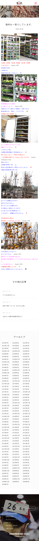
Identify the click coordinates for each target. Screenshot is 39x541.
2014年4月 (5, 422)
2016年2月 (26, 400)
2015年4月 (5, 411)
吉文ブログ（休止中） (12, 525)
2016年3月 (15, 400)
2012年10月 (5, 438)
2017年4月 (5, 389)
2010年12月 (16, 457)
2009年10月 (5, 470)
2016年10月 (5, 394)
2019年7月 (5, 364)
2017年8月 (26, 383)
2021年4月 (5, 348)
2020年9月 (26, 351)
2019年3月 (15, 367)
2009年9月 (15, 470)
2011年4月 (5, 454)
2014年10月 (5, 416)
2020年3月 (15, 356)
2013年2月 (26, 432)
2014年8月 (26, 416)
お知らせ (8, 522)
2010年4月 (5, 465)
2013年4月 (5, 432)
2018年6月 (15, 375)
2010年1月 (5, 468)
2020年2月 (26, 356)
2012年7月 (5, 441)
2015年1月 (5, 413)
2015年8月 (26, 405)
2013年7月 (5, 430)
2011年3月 (15, 454)
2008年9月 (15, 481)
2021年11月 (5, 345)
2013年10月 (5, 427)
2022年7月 (5, 343)
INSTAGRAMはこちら (27, 508)
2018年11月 (26, 370)
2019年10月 (5, 362)
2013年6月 (15, 430)
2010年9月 (15, 460)
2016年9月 (15, 394)
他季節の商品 (9, 516)
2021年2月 (26, 348)
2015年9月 (15, 405)
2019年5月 (26, 364)
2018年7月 (5, 375)
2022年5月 (26, 343)
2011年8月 (26, 449)
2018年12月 (16, 370)
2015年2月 (26, 411)
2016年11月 (26, 392)
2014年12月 (16, 413)
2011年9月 (15, 449)
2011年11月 (26, 446)
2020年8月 (5, 354)
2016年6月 (15, 397)
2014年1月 (5, 424)
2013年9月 (15, 427)
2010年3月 (15, 465)
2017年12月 (16, 381)
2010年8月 (26, 460)
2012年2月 (26, 443)
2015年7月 (5, 408)
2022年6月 (15, 343)
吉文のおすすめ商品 (11, 513)
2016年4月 (5, 400)
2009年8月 (26, 470)
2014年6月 (15, 419)
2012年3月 (15, 443)
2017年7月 (5, 386)
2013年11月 (26, 424)
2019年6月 (15, 364)
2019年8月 (26, 362)
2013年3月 (15, 432)
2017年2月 (26, 389)
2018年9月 (15, 373)
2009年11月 (26, 468)
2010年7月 (5, 462)
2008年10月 (5, 481)
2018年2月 (26, 378)
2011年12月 (16, 446)
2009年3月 (15, 476)
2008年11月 (26, 479)
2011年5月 (26, 451)
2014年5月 (26, 419)
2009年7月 (5, 473)
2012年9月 (15, 438)
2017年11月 (26, 381)
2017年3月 (15, 389)
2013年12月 (16, 424)
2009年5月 (26, 473)
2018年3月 (15, 378)
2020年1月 (5, 359)
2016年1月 (5, 402)
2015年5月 (26, 408)
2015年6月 (15, 408)
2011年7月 (5, 451)
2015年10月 (5, 405)
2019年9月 (15, 362)
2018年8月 (26, 373)
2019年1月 (5, 370)
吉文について (9, 510)
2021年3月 (15, 348)
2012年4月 (5, 443)
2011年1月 (5, 457)
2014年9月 (15, 416)
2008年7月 (5, 484)
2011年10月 (5, 449)
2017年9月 (15, 383)
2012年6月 (15, 441)
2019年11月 (26, 359)
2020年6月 (15, 354)
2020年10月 (16, 351)
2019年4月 (5, 367)
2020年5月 (26, 354)
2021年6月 (26, 345)
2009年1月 (5, 479)
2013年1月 (5, 435)
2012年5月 (26, 441)
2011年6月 (15, 451)
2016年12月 (16, 392)
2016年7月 (5, 397)
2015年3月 (15, 411)
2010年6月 (15, 462)
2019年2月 (26, 367)
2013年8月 (26, 427)
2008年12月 (16, 479)
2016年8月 (26, 394)
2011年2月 (26, 454)
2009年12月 (16, 468)
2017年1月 (5, 392)
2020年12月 (5, 351)
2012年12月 (16, 435)
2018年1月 (5, 381)
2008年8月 (26, 481)
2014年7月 (5, 419)
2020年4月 (5, 356)
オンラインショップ (11, 519)
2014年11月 (26, 413)
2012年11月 (26, 435)
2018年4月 (5, 378)
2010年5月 (26, 462)
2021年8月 (15, 345)
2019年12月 (16, 359)
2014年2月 (26, 422)
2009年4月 (5, 476)
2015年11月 (26, 402)
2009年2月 (26, 476)
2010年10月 (5, 460)
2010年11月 (26, 457)
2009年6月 (15, 473)
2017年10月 (5, 383)
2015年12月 (16, 402)
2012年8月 (26, 438)
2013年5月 (26, 430)
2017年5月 (26, 386)
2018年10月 (5, 373)
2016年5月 (26, 397)
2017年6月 (15, 386)
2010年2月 (26, 465)
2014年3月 (15, 422)
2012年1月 (5, 446)
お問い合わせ (9, 528)
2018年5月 (26, 375)
